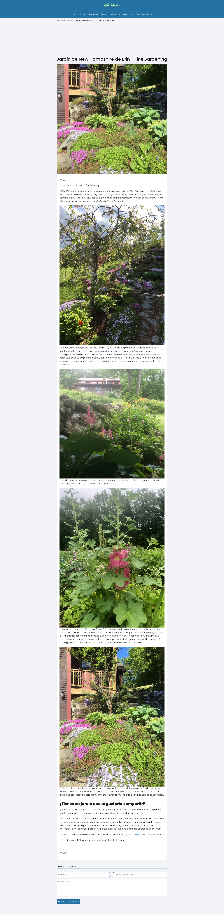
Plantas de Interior (144, 14)
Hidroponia (115, 14)
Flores (103, 14)
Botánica (93, 14)
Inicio (74, 14)
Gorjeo (138, 834)
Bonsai (83, 14)
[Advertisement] (112, 38)
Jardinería (128, 14)
